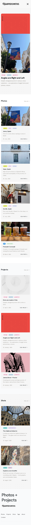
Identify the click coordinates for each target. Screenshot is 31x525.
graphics (15, 75)
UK (4, 243)
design (3, 75)
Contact (3, 517)
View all (26, 101)
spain (5, 128)
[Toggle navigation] (27, 4)
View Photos (23, 139)
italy (5, 427)
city (10, 128)
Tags (18, 514)
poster (9, 75)
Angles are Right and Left (13, 78)
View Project (23, 307)
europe (14, 128)
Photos (3, 514)
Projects (8, 514)
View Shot (24, 440)
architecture (12, 427)
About (23, 514)
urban (10, 467)
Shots (14, 514)
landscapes (10, 243)
